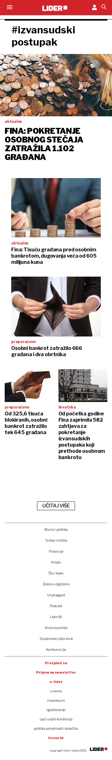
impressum (56, 700)
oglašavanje (56, 710)
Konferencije (56, 649)
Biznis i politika (56, 529)
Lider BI (56, 617)
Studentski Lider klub (56, 639)
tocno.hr (56, 738)
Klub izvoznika (56, 628)
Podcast (56, 606)
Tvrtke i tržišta (56, 540)
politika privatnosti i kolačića (56, 728)
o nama (56, 691)
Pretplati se (56, 663)
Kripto (56, 562)
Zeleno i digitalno (56, 584)
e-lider (56, 682)
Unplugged (56, 595)
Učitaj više (56, 506)
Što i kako (56, 573)
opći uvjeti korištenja (56, 719)
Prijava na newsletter (56, 672)
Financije (56, 551)
